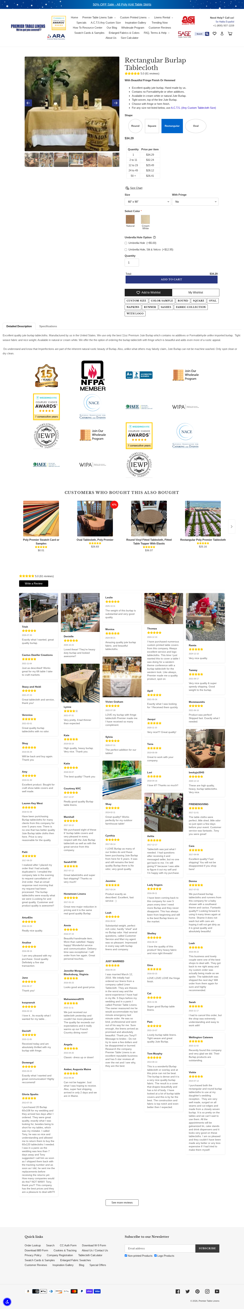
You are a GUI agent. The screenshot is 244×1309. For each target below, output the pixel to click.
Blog (81, 1265)
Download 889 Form (36, 1250)
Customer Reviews (36, 1265)
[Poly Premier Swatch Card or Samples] (41, 518)
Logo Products (165, 1255)
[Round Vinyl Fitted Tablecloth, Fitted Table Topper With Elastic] (149, 518)
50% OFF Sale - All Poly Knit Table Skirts (122, 4)
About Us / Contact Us (95, 1250)
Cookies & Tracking (65, 1250)
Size (127, 194)
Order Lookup (33, 1245)
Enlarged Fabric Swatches (75, 1260)
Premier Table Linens (209, 1301)
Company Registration (60, 1255)
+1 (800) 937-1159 (223, 25)
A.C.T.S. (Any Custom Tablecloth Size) (193, 107)
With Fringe (179, 194)
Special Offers (97, 1265)
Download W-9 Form (94, 1245)
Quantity (130, 255)
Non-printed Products (140, 1255)
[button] (7, 1302)
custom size (136, 300)
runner (150, 307)
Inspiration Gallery (63, 1265)
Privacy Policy (33, 1255)
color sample (162, 300)
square (198, 300)
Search (50, 1245)
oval (213, 300)
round (183, 300)
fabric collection (191, 307)
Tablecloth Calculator (90, 1255)
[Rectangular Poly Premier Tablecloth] (203, 518)
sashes (166, 307)
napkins (133, 307)
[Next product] (231, 526)
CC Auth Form (68, 1245)
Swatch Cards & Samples (40, 1260)
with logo (135, 313)
